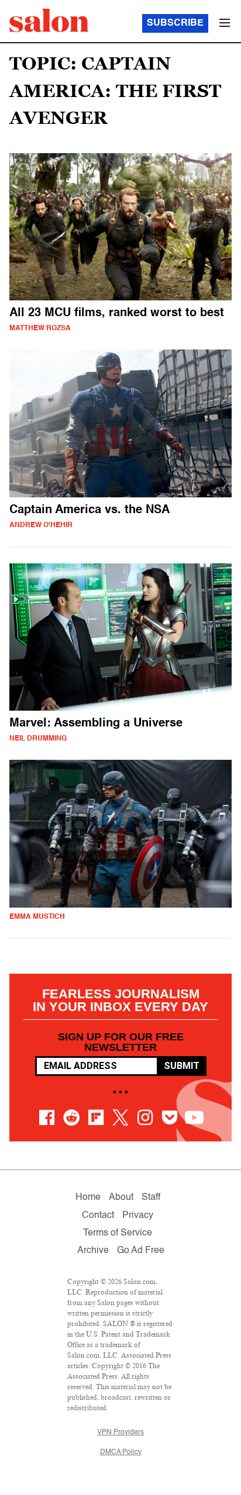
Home (88, 1197)
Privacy (137, 1215)
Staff (151, 1197)
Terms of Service (117, 1233)
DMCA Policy (121, 1452)
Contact (98, 1215)
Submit (181, 1065)
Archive (93, 1250)
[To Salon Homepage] (49, 20)
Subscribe (175, 23)
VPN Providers (120, 1432)
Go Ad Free (140, 1250)
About (121, 1197)
